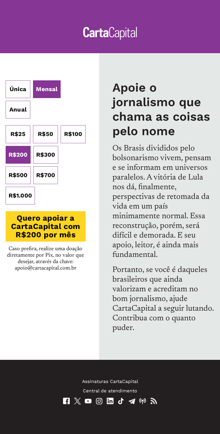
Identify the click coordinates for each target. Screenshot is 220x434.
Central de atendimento (110, 390)
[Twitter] (77, 401)
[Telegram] (132, 401)
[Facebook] (66, 401)
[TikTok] (121, 401)
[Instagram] (99, 401)
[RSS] (153, 401)
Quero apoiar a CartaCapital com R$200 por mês (45, 226)
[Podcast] (142, 401)
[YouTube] (88, 401)
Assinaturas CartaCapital (110, 381)
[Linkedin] (110, 401)
